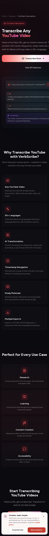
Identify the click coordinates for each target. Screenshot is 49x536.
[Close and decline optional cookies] (43, 516)
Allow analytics (36, 530)
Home (4, 16)
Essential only (17, 530)
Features (12, 16)
